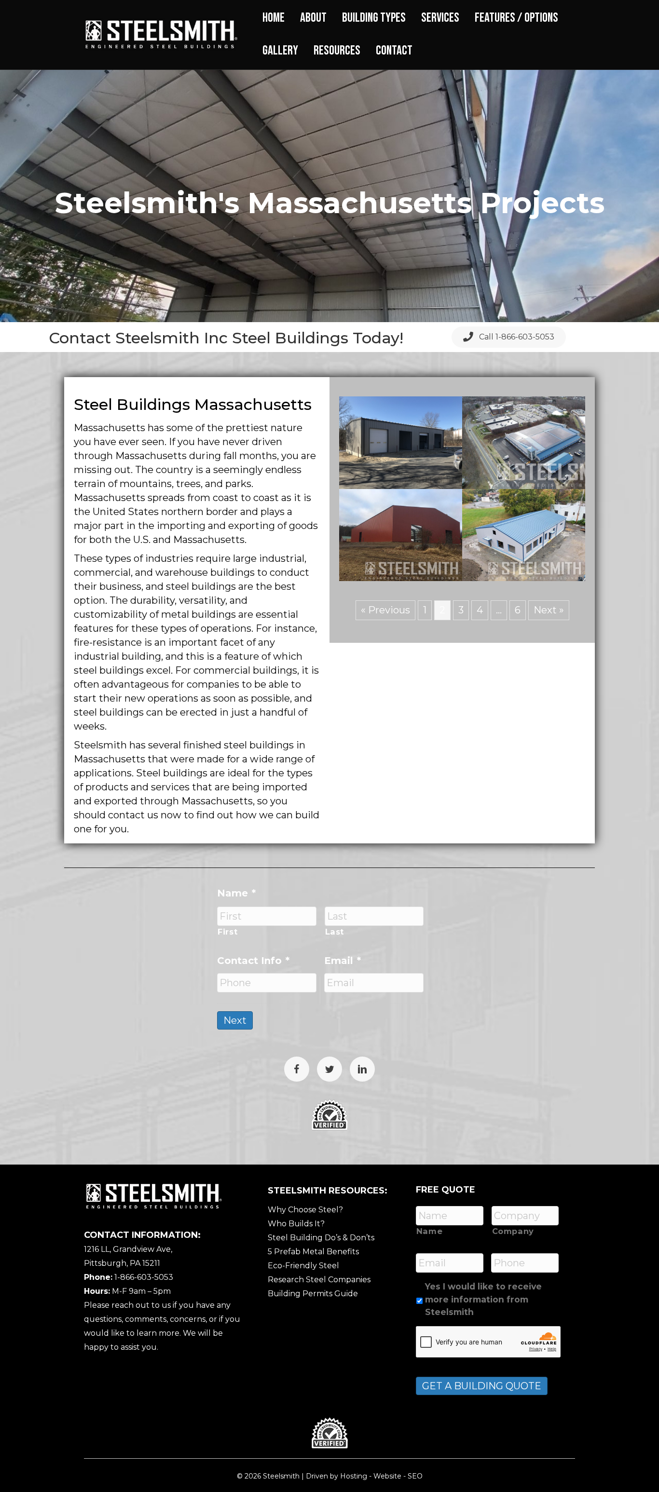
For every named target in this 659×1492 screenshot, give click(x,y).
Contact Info (253, 960)
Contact (394, 50)
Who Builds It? (296, 1223)
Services (440, 18)
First (227, 931)
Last (334, 931)
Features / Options (516, 18)
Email (342, 960)
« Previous (385, 610)
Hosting (353, 1476)
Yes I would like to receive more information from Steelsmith (483, 1299)
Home (273, 18)
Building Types (374, 18)
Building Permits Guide (313, 1293)
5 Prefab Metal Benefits (313, 1251)
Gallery (280, 50)
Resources (337, 50)
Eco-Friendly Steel (303, 1265)
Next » (549, 610)
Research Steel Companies (319, 1279)
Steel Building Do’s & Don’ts (321, 1237)
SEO (415, 1476)
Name (236, 893)
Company (513, 1231)
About (313, 18)
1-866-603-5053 (143, 1277)
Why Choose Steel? (305, 1209)
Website (387, 1476)
